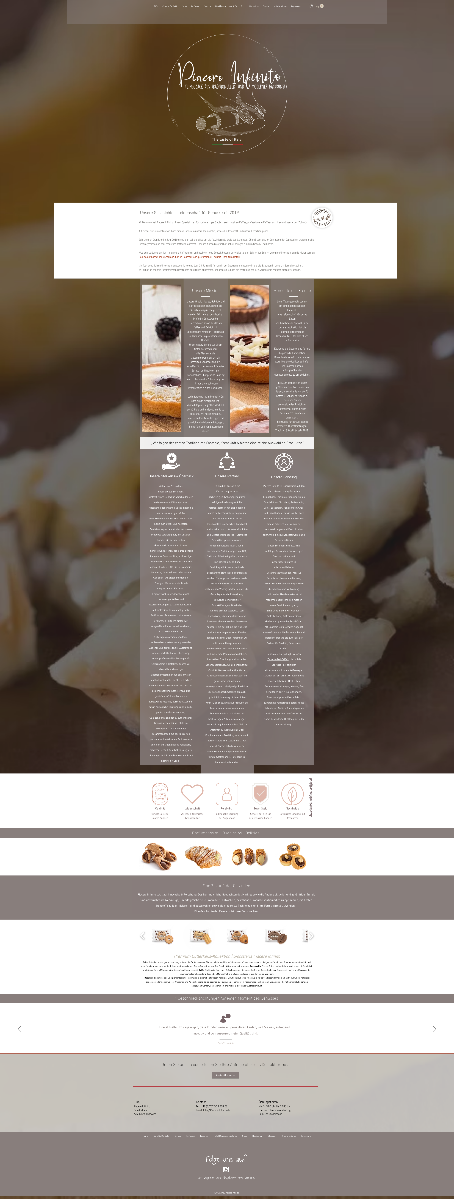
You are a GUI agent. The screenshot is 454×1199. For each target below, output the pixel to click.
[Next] (434, 1029)
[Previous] (19, 1029)
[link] (320, 6)
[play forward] (311, 935)
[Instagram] (311, 6)
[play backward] (142, 935)
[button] (158, 857)
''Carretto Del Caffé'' (278, 659)
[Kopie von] (232, 1038)
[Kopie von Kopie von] (235, 1038)
